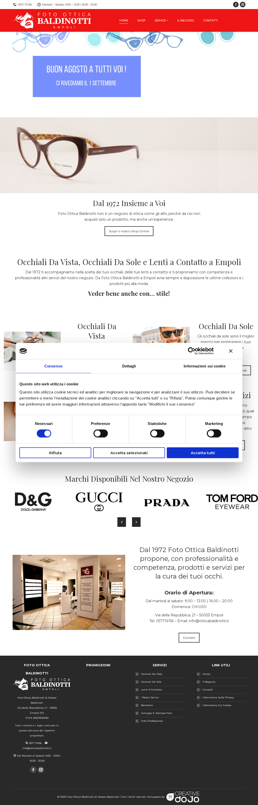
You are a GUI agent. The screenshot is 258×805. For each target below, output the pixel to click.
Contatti (189, 638)
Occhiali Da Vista (151, 674)
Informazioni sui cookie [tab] (204, 366)
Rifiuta (55, 452)
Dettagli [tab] (129, 366)
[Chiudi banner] (231, 351)
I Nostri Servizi (150, 697)
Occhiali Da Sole (151, 681)
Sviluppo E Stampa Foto (156, 713)
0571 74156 (25, 4)
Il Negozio (209, 681)
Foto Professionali (152, 721)
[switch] (100, 433)
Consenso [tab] (53, 366)
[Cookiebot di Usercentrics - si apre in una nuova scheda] (192, 351)
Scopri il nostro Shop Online (129, 231)
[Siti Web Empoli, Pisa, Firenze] (183, 796)
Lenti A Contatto (151, 689)
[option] (32, 501)
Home (206, 674)
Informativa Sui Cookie (217, 705)
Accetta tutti (203, 452)
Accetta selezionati (129, 452)
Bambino (147, 705)
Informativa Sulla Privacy (218, 697)
